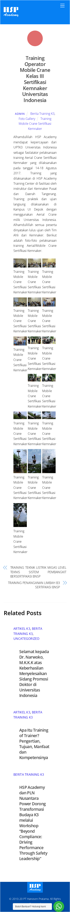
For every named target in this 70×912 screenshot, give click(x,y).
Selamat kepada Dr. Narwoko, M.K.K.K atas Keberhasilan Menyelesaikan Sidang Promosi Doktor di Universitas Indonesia (34, 673)
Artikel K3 (21, 628)
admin (20, 114)
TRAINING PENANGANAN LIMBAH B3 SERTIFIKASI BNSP (34, 585)
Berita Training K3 (42, 113)
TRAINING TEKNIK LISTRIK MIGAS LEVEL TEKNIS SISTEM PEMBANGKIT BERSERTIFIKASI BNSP (38, 571)
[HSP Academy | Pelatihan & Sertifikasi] (11, 17)
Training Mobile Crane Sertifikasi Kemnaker (35, 124)
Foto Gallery (27, 119)
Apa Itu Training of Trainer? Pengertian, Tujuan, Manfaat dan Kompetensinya (34, 743)
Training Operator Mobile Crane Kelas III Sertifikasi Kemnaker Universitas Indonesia (35, 79)
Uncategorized (26, 638)
